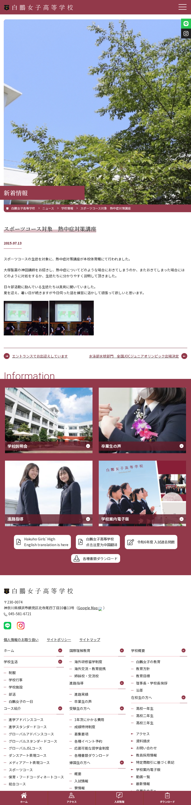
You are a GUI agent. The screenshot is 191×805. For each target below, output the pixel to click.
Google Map (88, 607)
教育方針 (143, 668)
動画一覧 (143, 776)
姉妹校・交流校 (86, 675)
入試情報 (81, 780)
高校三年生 (144, 722)
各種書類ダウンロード (91, 755)
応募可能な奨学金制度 (91, 748)
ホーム (24, 802)
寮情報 (79, 787)
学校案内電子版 (148, 769)
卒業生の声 (83, 701)
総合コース (17, 783)
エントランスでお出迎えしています (40, 356)
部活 (12, 694)
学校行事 (16, 679)
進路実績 (81, 694)
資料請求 (143, 740)
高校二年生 (144, 715)
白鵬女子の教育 (148, 661)
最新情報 (143, 783)
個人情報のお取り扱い (21, 639)
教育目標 (143, 675)
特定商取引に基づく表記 (155, 762)
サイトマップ (89, 639)
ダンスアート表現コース (28, 755)
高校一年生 (144, 708)
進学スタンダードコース (28, 726)
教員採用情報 (146, 755)
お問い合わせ (146, 747)
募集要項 (81, 733)
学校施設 (16, 686)
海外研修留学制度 (88, 661)
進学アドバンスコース (26, 719)
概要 (77, 773)
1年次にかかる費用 (89, 719)
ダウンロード (167, 802)
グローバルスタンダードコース (33, 741)
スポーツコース (21, 769)
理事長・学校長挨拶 (151, 683)
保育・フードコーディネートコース (36, 776)
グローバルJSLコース (25, 748)
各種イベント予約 (88, 741)
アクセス (143, 733)
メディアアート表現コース (29, 762)
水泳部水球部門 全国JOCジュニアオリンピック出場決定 (134, 356)
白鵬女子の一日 (21, 701)
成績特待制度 (84, 726)
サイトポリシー (59, 639)
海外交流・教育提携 (90, 668)
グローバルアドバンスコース (31, 733)
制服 (12, 672)
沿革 (139, 690)
